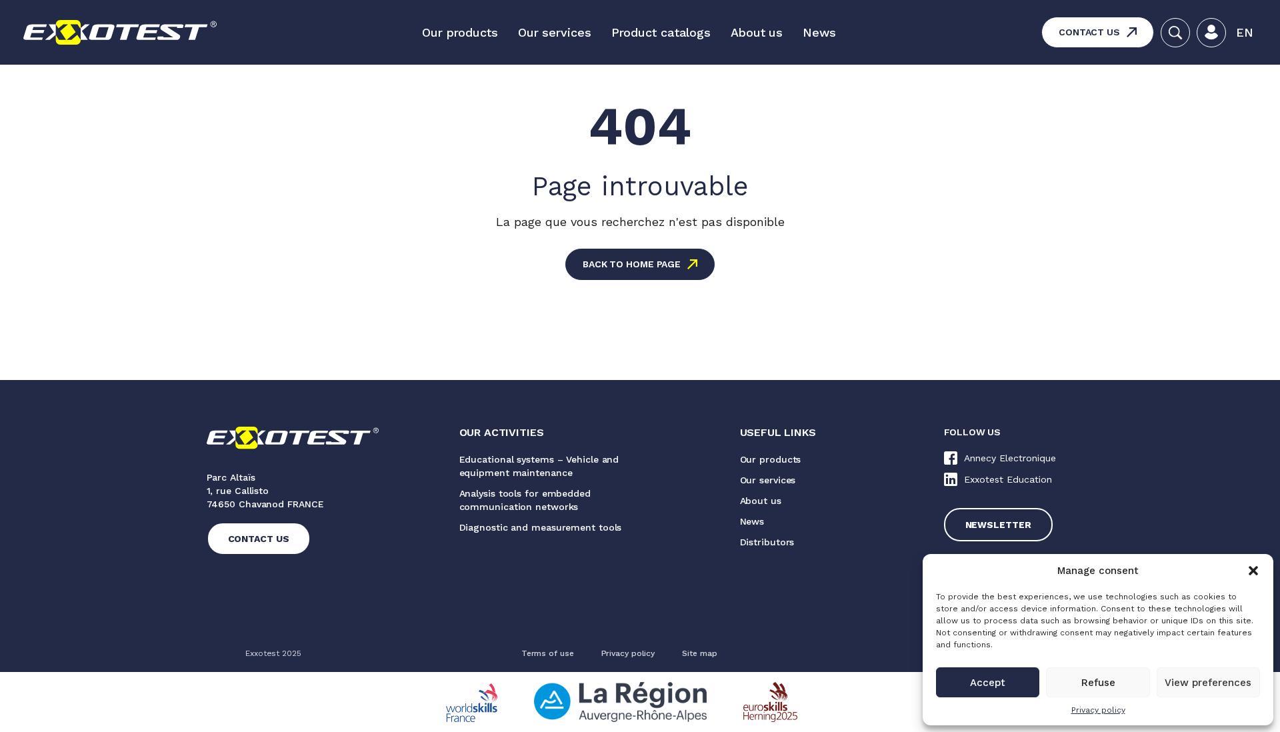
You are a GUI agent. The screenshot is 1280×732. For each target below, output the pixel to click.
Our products (460, 32)
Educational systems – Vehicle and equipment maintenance (539, 466)
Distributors (767, 542)
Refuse (1098, 683)
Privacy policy (1098, 710)
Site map (699, 653)
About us (757, 32)
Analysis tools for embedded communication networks (525, 500)
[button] (1253, 570)
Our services (554, 32)
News (819, 32)
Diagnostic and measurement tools (540, 527)
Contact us (1089, 32)
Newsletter (998, 524)
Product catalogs (661, 32)
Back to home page (632, 264)
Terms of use (547, 653)
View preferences (1208, 683)
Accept (987, 683)
